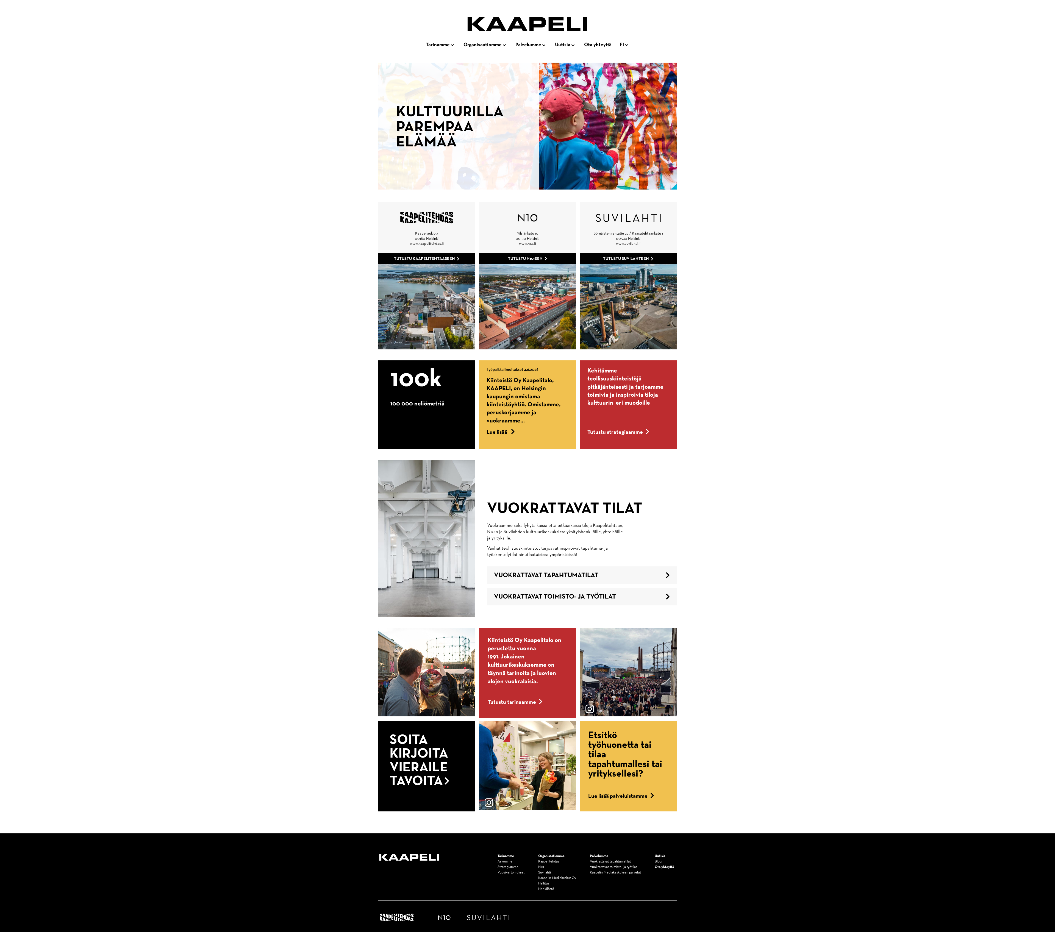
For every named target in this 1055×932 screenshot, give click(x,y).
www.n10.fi (527, 244)
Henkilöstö (546, 889)
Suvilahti (544, 872)
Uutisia (562, 44)
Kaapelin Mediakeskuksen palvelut (615, 872)
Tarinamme (438, 44)
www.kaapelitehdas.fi (427, 244)
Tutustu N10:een (525, 259)
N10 (541, 867)
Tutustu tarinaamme (512, 702)
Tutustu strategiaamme (615, 432)
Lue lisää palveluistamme (618, 796)
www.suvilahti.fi (628, 244)
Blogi (658, 861)
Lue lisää (501, 432)
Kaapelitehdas (548, 861)
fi (622, 44)
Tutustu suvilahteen (626, 259)
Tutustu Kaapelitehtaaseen (424, 259)
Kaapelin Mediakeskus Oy (557, 878)
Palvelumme (528, 44)
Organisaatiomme (482, 44)
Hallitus (543, 883)
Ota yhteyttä (598, 44)
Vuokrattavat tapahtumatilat (546, 575)
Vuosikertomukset (511, 872)
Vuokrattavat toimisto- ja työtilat (555, 596)
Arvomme (505, 861)
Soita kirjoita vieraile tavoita (419, 760)
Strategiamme (508, 867)
